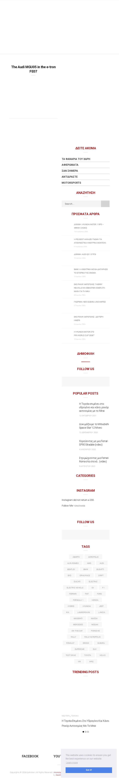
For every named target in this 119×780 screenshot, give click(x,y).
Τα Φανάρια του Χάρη (76, 158)
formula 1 (78, 600)
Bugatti (100, 569)
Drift (100, 575)
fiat (87, 594)
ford (99, 594)
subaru (101, 643)
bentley (71, 569)
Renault (70, 643)
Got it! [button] (89, 770)
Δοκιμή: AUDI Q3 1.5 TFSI (85, 254)
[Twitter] (73, 535)
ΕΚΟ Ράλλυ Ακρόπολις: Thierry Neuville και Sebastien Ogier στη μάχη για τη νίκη (89, 287)
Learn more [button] (72, 762)
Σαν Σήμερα (70, 170)
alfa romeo (73, 563)
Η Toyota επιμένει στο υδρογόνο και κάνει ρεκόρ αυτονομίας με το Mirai (94, 407)
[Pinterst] (104, 535)
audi (102, 563)
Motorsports (71, 182)
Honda (95, 600)
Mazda (94, 618)
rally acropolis (92, 637)
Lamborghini (83, 612)
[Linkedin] (85, 535)
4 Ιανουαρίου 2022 (87, 449)
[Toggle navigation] (107, 5)
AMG (89, 563)
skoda (86, 643)
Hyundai (87, 606)
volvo (103, 655)
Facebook (30, 756)
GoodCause (61, 775)
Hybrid (71, 606)
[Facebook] (79, 382)
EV (93, 588)
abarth (76, 557)
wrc (91, 661)
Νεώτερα (66, 716)
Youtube (61, 756)
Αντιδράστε (70, 176)
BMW (85, 569)
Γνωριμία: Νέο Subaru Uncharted (90, 302)
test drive (71, 655)
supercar (79, 649)
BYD (69, 575)
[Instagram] (92, 382)
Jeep (101, 606)
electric (93, 581)
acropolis (93, 557)
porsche (95, 631)
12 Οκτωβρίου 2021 (87, 415)
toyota (87, 655)
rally (73, 637)
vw (79, 661)
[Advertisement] (59, 32)
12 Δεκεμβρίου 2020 (88, 432)
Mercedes (78, 624)
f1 (103, 588)
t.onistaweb (79, 506)
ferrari (73, 594)
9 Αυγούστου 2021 (87, 466)
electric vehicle (75, 588)
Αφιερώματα (70, 164)
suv (95, 649)
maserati (78, 618)
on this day (77, 631)
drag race (85, 575)
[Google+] (79, 535)
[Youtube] (85, 382)
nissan (94, 624)
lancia (101, 612)
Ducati (77, 581)
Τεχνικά (75, 716)
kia (67, 612)
